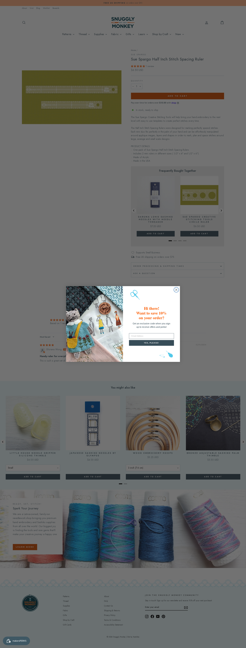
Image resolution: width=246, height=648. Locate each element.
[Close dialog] (176, 289)
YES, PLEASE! (151, 343)
